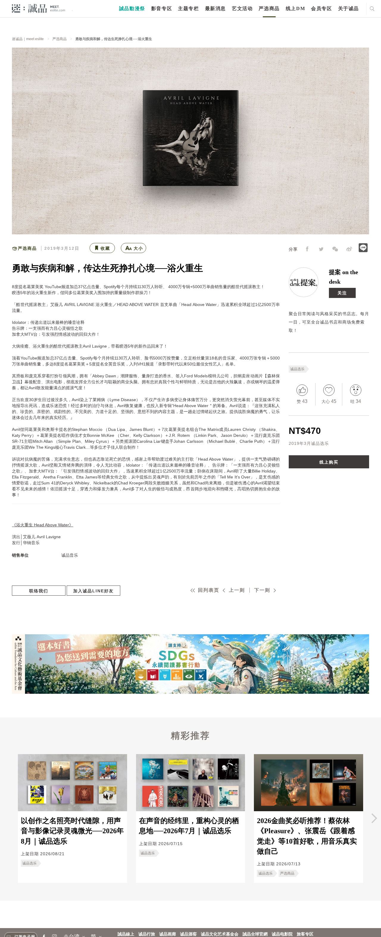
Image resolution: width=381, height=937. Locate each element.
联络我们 (38, 590)
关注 (342, 293)
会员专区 (321, 8)
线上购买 (328, 462)
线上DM (295, 8)
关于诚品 (348, 8)
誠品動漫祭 (132, 8)
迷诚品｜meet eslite (28, 39)
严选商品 (269, 8)
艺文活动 (242, 8)
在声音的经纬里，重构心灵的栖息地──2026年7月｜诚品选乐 (189, 826)
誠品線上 (126, 934)
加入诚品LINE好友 (93, 590)
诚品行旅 (146, 934)
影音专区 (161, 8)
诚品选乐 (297, 369)
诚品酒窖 (188, 934)
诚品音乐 (69, 555)
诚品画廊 (167, 934)
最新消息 (215, 8)
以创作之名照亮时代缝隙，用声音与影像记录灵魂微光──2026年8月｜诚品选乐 (72, 831)
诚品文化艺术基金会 (219, 934)
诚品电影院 (282, 934)
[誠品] (38, 8)
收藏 (105, 248)
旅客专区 (305, 934)
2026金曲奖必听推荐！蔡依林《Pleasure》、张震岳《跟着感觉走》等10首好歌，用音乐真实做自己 (307, 836)
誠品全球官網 (255, 934)
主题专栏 (188, 8)
